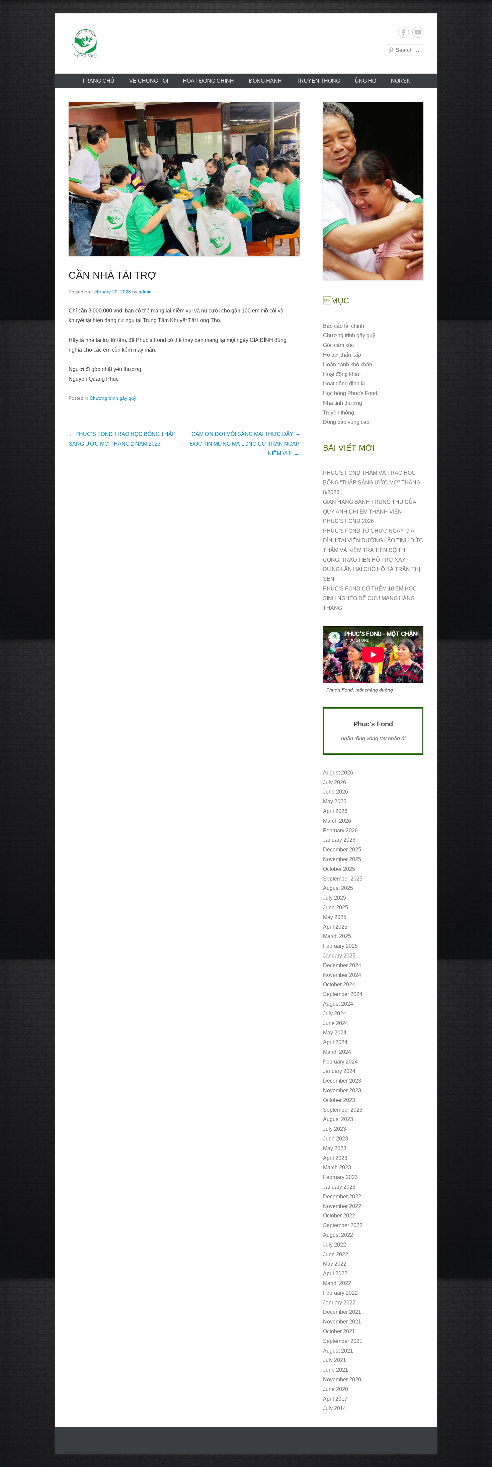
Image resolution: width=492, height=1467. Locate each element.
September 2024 (342, 994)
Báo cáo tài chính (343, 326)
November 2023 (342, 1090)
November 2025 (342, 859)
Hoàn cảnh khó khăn (347, 364)
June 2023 (335, 1138)
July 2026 (334, 782)
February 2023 (340, 1177)
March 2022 (337, 1283)
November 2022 (342, 1206)
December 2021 (342, 1312)
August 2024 (338, 1004)
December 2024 (342, 965)
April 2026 (335, 811)
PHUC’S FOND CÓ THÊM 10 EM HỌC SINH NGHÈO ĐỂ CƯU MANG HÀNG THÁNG (370, 598)
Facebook (403, 32)
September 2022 (342, 1225)
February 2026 (340, 830)
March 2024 (337, 1052)
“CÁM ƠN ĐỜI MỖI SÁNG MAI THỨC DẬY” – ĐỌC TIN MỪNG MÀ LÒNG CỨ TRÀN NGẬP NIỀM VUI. (245, 443)
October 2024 (339, 984)
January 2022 (339, 1302)
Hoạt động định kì (344, 383)
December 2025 (342, 849)
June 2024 (335, 1023)
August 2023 (338, 1119)
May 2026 (334, 801)
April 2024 (335, 1042)
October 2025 (339, 869)
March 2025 (337, 936)
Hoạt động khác (341, 374)
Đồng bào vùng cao (346, 422)
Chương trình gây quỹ (113, 398)
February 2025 (340, 946)
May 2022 (334, 1264)
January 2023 (339, 1187)
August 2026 (338, 772)
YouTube (417, 32)
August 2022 (338, 1235)
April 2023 (335, 1158)
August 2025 (338, 888)
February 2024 (340, 1062)
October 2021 (339, 1331)
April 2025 (335, 927)
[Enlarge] (414, 110)
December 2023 (342, 1081)
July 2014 (334, 1408)
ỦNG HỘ (365, 81)
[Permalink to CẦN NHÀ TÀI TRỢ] (184, 179)
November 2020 (342, 1379)
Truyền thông (318, 81)
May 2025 (334, 917)
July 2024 (334, 1013)
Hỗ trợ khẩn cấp (342, 355)
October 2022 (339, 1215)
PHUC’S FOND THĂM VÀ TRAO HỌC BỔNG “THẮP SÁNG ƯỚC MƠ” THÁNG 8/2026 (371, 482)
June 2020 (335, 1389)
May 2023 (334, 1148)
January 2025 (339, 955)
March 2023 (337, 1167)
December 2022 (342, 1196)
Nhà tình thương (342, 403)
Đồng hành (265, 81)
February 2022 (340, 1293)
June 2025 (335, 907)
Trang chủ (98, 81)
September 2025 (342, 879)
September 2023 (342, 1110)
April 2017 (335, 1399)
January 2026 (339, 840)
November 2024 (342, 975)
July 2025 (334, 898)
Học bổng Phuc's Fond (350, 393)
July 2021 (334, 1360)
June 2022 (335, 1254)
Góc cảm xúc (338, 345)
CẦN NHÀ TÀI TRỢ (112, 275)
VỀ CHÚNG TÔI (148, 81)
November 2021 (342, 1321)
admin (145, 291)
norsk (400, 81)
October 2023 (339, 1100)
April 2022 (335, 1273)
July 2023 (334, 1129)
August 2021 (338, 1351)
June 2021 (335, 1370)
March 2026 (337, 821)
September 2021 (342, 1341)
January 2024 (339, 1071)
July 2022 (334, 1245)
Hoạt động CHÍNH (208, 81)
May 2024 (334, 1032)
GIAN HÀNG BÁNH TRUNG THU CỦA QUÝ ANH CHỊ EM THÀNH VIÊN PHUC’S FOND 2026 (369, 511)
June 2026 (335, 792)
